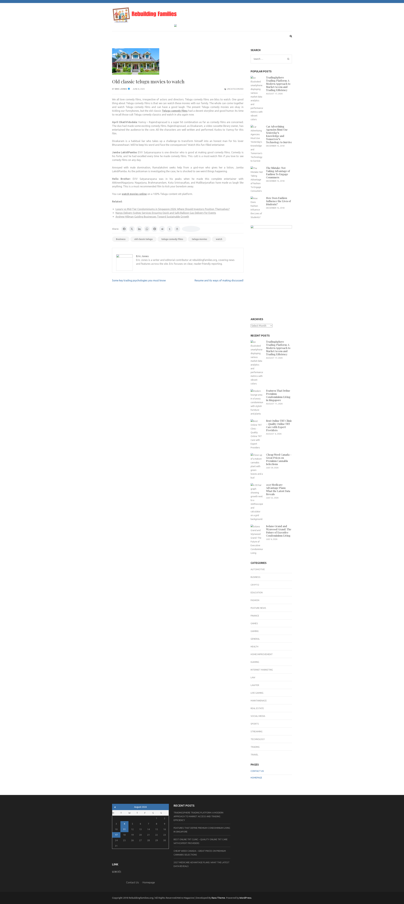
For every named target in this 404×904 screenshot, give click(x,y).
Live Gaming (257, 693)
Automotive (258, 569)
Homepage (256, 777)
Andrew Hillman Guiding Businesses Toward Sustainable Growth (152, 216)
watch (219, 239)
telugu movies (199, 239)
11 (124, 829)
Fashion (255, 600)
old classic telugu (143, 239)
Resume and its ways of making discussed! (219, 280)
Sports (255, 724)
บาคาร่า (116, 871)
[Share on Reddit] (162, 229)
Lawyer (255, 685)
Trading (255, 747)
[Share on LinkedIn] (139, 229)
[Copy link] (191, 229)
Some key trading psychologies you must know (139, 280)
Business (120, 239)
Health (254, 646)
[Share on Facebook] (124, 229)
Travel (254, 754)
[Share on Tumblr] (170, 229)
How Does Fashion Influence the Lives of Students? (278, 201)
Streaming (256, 731)
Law (253, 677)
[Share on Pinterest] (154, 229)
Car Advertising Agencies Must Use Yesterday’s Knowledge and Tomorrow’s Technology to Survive (279, 134)
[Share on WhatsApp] (147, 229)
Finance (255, 615)
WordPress (245, 897)
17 (116, 835)
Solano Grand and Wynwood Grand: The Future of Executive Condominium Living (278, 530)
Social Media (258, 716)
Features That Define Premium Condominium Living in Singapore (278, 395)
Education (257, 592)
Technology (258, 739)
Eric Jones (121, 89)
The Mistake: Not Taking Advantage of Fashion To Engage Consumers (278, 172)
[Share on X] (132, 229)
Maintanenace (259, 700)
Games (254, 623)
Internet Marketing (262, 669)
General (255, 639)
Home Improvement (262, 654)
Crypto (255, 585)
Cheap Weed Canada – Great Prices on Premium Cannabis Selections (278, 459)
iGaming (255, 662)
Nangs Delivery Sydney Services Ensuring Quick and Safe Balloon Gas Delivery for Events (166, 212)
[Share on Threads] (177, 229)
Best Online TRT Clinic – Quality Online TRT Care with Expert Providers (279, 425)
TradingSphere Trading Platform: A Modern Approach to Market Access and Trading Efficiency (278, 84)
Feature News (258, 608)
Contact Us (257, 771)
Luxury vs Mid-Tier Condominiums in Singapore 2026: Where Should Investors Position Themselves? (173, 209)
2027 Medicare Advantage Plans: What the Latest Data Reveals (278, 489)
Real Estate (257, 708)
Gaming (255, 631)
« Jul (115, 807)
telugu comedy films (172, 239)
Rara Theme (218, 897)
